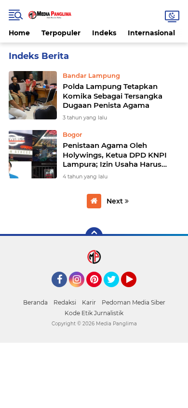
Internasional (151, 33)
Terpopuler (61, 33)
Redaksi (65, 302)
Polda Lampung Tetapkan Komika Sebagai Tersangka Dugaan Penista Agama (112, 96)
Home (19, 33)
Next (116, 201)
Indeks (104, 33)
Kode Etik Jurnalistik (94, 313)
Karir (89, 302)
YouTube (135, 291)
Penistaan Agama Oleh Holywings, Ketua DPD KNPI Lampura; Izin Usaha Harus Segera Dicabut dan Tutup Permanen (115, 155)
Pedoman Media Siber (133, 302)
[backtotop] (94, 236)
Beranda (35, 302)
